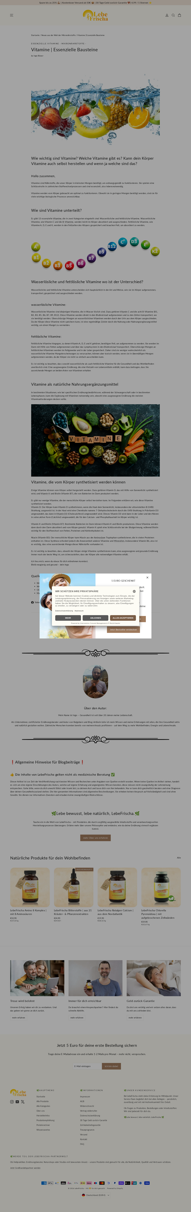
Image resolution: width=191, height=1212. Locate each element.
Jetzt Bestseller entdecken (123, 629)
